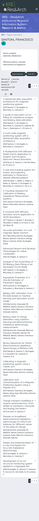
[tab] (5, 94)
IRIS (2, 35)
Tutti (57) (31, 74)
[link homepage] (8, 4)
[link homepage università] (15, 9)
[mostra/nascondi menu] (37, 9)
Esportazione (17, 74)
